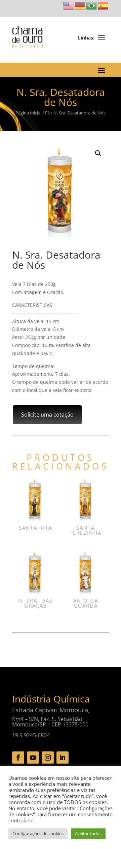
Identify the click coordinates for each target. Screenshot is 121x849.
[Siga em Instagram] (48, 757)
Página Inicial (28, 113)
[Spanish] (103, 5)
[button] (98, 153)
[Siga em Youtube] (33, 757)
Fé (47, 113)
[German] (80, 5)
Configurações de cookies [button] (38, 833)
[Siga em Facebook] (18, 757)
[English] (69, 5)
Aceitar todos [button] (88, 833)
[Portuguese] (91, 5)
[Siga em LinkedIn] (62, 757)
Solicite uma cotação (47, 414)
